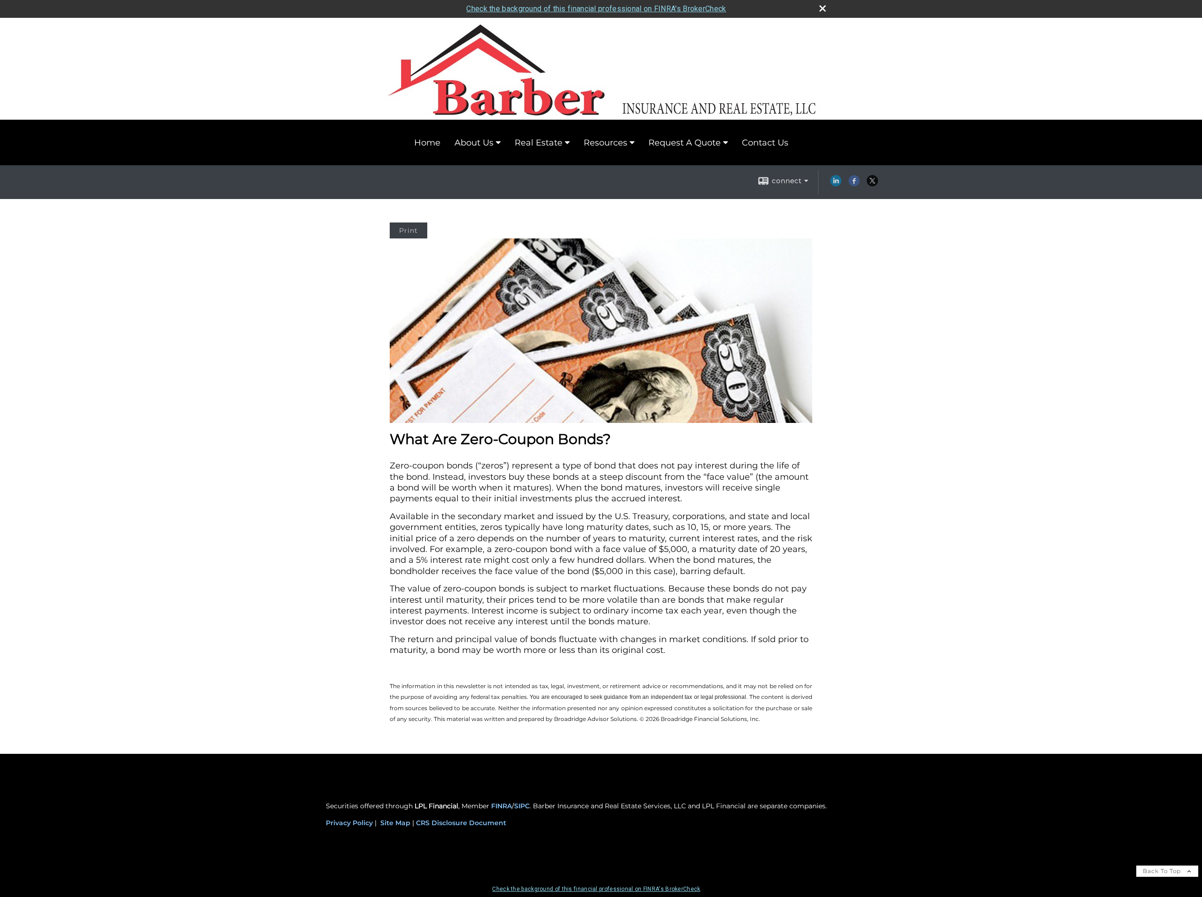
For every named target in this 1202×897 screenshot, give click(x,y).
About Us (474, 143)
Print (408, 230)
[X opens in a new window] (872, 184)
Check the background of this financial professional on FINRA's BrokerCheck (596, 8)
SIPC (522, 806)
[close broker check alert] (822, 8)
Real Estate (538, 143)
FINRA (501, 806)
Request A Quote (684, 143)
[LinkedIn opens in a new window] (835, 184)
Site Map (395, 823)
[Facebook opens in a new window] (854, 184)
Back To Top (1163, 870)
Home (427, 143)
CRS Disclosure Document (461, 823)
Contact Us (765, 143)
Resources (605, 143)
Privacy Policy (349, 823)
